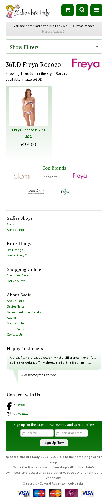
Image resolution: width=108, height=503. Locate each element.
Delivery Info (16, 281)
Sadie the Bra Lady (48, 26)
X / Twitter (20, 414)
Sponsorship (16, 323)
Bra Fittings (15, 250)
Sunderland (15, 229)
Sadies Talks (16, 306)
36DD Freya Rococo (80, 26)
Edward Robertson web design (62, 483)
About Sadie (16, 301)
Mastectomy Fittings (21, 255)
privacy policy (69, 472)
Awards (12, 318)
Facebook (20, 405)
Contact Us (15, 334)
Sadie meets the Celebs (24, 312)
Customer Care (17, 275)
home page (83, 457)
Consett (13, 224)
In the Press (15, 329)
